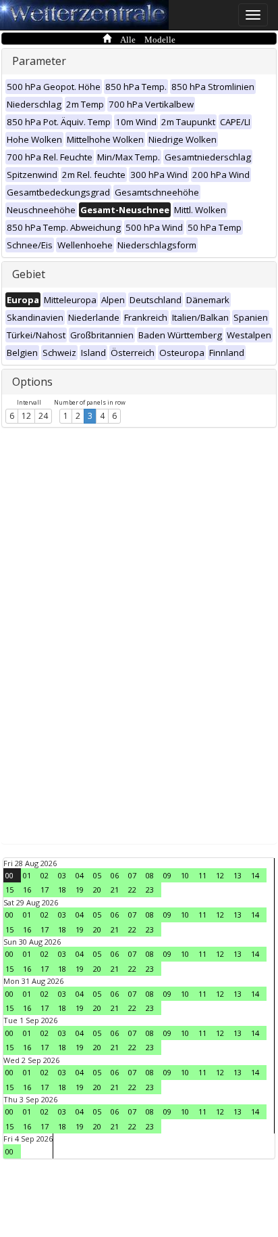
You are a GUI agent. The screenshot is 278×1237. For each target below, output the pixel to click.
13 (237, 875)
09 (167, 875)
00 (9, 875)
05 (97, 875)
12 (26, 416)
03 (62, 875)
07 (132, 875)
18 (62, 889)
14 (255, 875)
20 (97, 889)
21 (115, 889)
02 (44, 875)
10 (185, 875)
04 (80, 875)
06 (115, 875)
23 (150, 889)
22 (132, 889)
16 (27, 889)
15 (9, 889)
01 (27, 875)
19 (80, 889)
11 (202, 875)
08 (150, 875)
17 (44, 889)
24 (43, 416)
